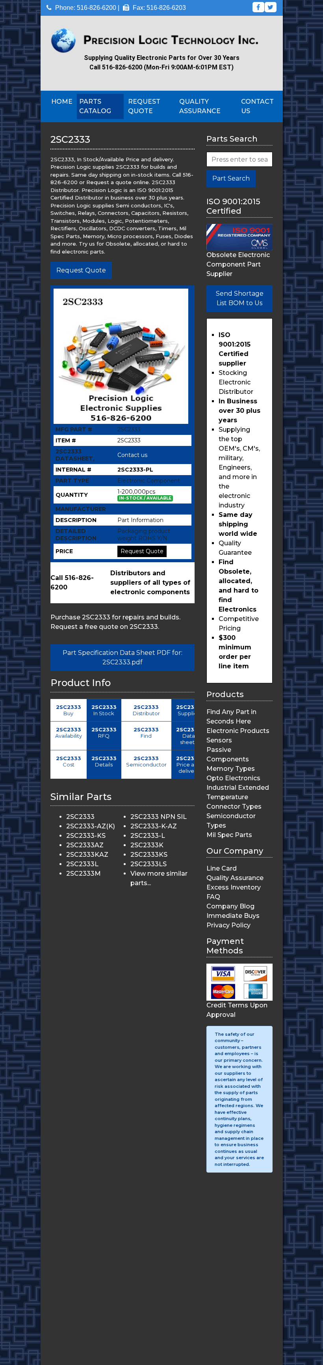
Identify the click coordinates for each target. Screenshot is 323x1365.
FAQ (213, 897)
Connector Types (234, 806)
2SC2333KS (148, 854)
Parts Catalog (95, 106)
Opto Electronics (233, 778)
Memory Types (230, 768)
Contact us (132, 455)
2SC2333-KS (86, 835)
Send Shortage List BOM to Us (240, 298)
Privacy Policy (228, 925)
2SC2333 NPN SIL (158, 816)
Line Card (221, 868)
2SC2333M (83, 873)
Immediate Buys (233, 915)
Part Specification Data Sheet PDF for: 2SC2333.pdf (122, 657)
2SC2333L (82, 864)
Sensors (219, 740)
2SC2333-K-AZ (153, 826)
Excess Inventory (233, 887)
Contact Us (257, 106)
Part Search (231, 178)
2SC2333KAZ (87, 854)
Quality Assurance (200, 106)
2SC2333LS (148, 864)
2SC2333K (146, 845)
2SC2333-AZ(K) (90, 826)
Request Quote (144, 106)
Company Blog (230, 906)
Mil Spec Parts (229, 835)
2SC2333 (80, 816)
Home (61, 101)
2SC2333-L (147, 835)
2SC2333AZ (85, 845)
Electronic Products (237, 731)
